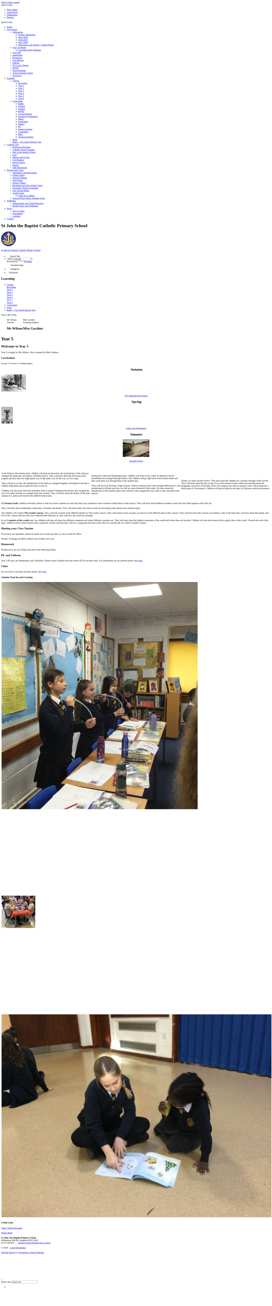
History (21, 124)
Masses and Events (20, 157)
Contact (10, 219)
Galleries (16, 216)
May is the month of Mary (24, 152)
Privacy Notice (19, 183)
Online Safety (18, 175)
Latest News (12, 12)
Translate (28, 261)
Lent (14, 155)
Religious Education (21, 147)
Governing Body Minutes (29, 50)
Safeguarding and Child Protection (27, 203)
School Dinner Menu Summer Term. (28, 198)
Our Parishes (18, 160)
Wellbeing (11, 201)
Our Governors (19, 47)
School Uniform (19, 178)
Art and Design (25, 114)
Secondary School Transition (25, 188)
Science (21, 109)
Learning (11, 78)
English (21, 106)
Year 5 (21, 96)
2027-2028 (23, 42)
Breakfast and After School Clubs (27, 185)
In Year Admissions (26, 35)
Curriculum (17, 101)
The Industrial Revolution (136, 396)
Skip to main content (10, 2)
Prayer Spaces (18, 162)
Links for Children (26, 196)
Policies (10, 17)
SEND (15, 68)
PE (19, 127)
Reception (22, 83)
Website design (8, 1252)
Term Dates (17, 180)
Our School (12, 29)
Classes (15, 81)
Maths (21, 104)
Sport (14, 139)
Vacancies (16, 75)
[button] (13, 22)
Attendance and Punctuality (24, 173)
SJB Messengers (19, 167)
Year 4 (21, 93)
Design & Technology (28, 116)
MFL (20, 134)
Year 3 (21, 91)
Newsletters (17, 213)
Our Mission (18, 60)
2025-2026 (23, 37)
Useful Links (18, 193)
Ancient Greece (136, 461)
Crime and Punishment (136, 428)
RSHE (21, 111)
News (9, 208)
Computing (23, 132)
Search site (6, 1282)
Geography (23, 121)
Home (9, 27)
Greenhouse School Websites (31, 1252)
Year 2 (21, 88)
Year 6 (21, 98)
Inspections (17, 55)
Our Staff (16, 52)
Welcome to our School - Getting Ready (36, 45)
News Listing (18, 211)
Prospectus (17, 58)
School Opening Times (22, 73)
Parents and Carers (15, 170)
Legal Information (18, 1248)
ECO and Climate (20, 65)
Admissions (12, 15)
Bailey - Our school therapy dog (26, 142)
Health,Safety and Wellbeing (25, 206)
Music (21, 119)
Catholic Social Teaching (23, 150)
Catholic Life (13, 144)
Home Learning (25, 129)
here (141, 560)
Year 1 (21, 86)
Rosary (15, 165)
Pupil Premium (19, 70)
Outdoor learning (25, 137)
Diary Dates (12, 10)
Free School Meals (20, 190)
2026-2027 (23, 40)
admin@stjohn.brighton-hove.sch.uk (34, 1243)
